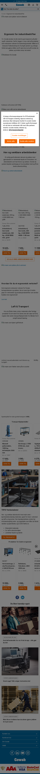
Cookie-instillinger (19, 135)
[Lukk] (37, 113)
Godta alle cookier (27, 141)
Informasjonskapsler (16, 130)
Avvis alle (11, 141)
